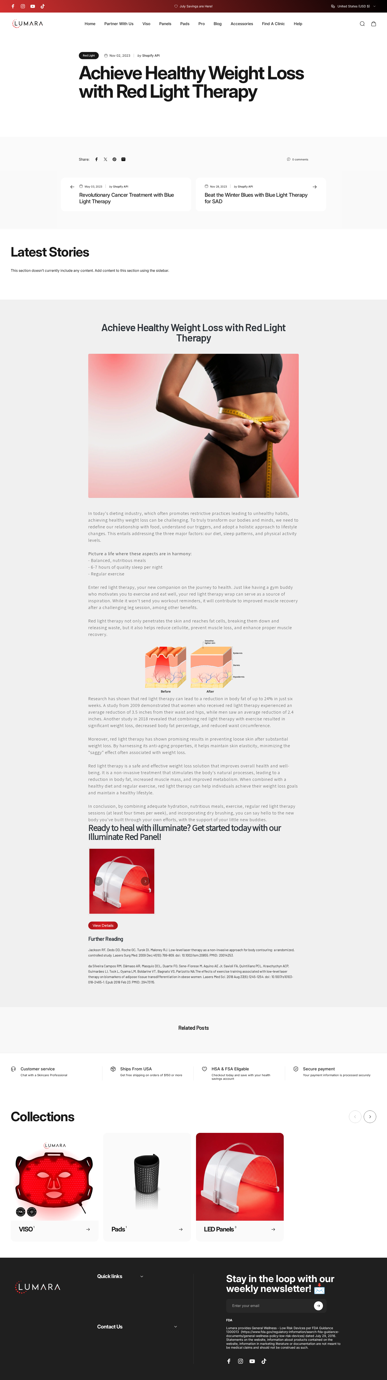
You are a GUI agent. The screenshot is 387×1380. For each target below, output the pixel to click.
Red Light (89, 55)
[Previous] (98, 881)
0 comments (300, 159)
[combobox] (353, 6)
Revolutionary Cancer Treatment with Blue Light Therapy (126, 198)
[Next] (145, 881)
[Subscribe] (318, 1305)
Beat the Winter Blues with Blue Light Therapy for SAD (256, 198)
